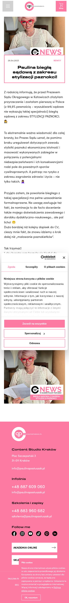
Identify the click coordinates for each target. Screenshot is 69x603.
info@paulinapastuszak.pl (28, 468)
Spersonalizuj (33, 333)
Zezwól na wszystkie (34, 323)
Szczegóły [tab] (31, 266)
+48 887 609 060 (28, 486)
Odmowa (34, 343)
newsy (57, 60)
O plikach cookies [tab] (54, 266)
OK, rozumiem (31, 597)
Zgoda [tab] (11, 266)
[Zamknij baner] (64, 257)
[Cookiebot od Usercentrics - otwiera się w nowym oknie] (41, 257)
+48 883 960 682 (28, 510)
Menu (8, 6)
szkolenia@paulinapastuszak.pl (32, 516)
